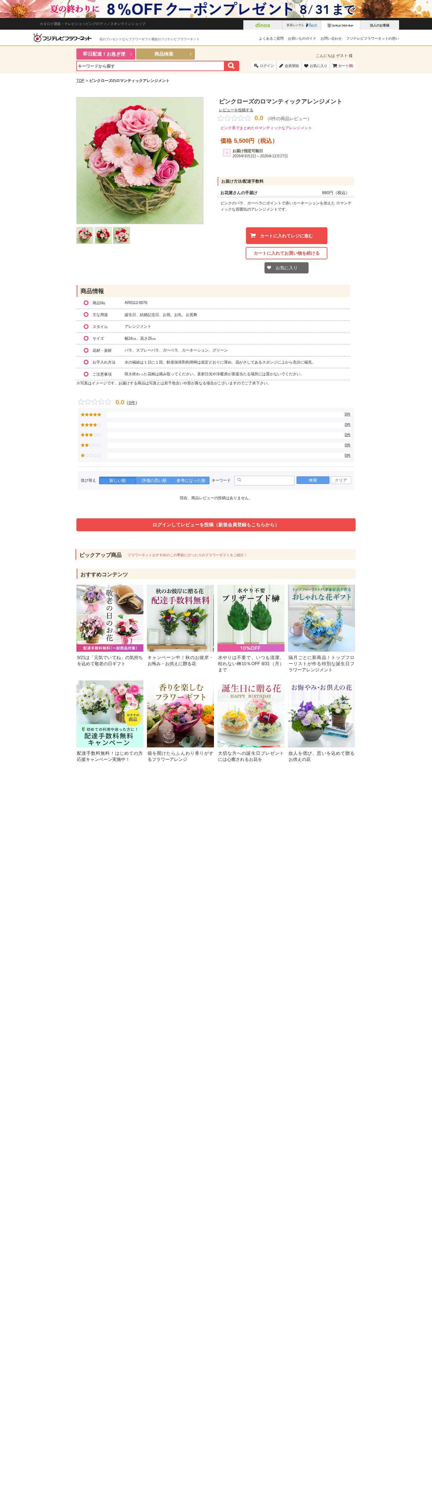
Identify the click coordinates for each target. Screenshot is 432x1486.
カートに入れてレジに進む (286, 235)
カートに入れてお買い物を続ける (287, 253)
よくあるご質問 (271, 38)
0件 (132, 402)
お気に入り (318, 66)
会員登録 (292, 66)
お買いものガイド (302, 38)
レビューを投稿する (236, 110)
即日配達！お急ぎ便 (104, 53)
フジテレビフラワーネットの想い (372, 38)
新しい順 (117, 480)
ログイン (267, 66)
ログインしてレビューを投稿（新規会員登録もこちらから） (216, 524)
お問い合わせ (331, 38)
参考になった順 (191, 480)
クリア (341, 480)
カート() (345, 66)
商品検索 (164, 53)
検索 (313, 480)
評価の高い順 (154, 480)
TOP (80, 80)
